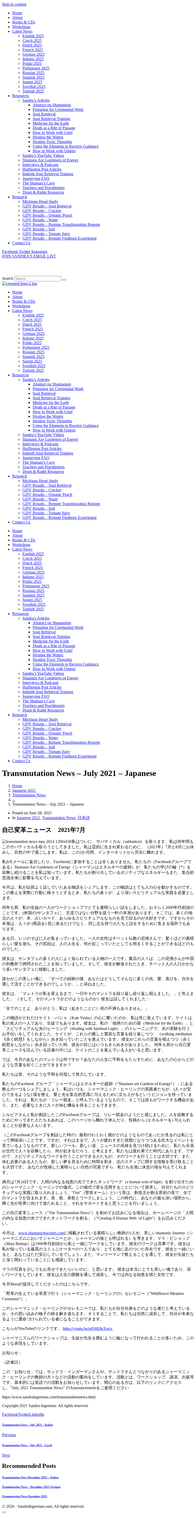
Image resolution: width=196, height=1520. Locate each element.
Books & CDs (23, 22)
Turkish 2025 (33, 91)
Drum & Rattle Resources (43, 192)
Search (7, 278)
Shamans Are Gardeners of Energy (50, 160)
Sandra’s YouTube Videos (43, 155)
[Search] (64, 280)
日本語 (84, 818)
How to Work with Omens (54, 151)
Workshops (21, 27)
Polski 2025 (32, 63)
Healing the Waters (48, 137)
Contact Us (21, 243)
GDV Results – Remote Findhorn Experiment (59, 238)
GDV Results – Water (40, 220)
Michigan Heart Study (40, 201)
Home (17, 13)
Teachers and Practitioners (43, 187)
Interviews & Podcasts (40, 165)
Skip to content (14, 4)
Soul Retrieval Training (51, 119)
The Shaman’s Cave (38, 183)
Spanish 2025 (33, 77)
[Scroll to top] (4, 1512)
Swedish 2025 (33, 86)
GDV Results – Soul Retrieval (46, 206)
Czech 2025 (32, 40)
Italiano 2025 (33, 59)
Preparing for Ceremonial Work (58, 109)
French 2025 (32, 50)
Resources (20, 96)
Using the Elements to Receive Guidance (66, 146)
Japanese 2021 (28, 818)
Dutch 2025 (32, 45)
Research (19, 197)
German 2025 (33, 54)
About (17, 17)
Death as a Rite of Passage (54, 128)
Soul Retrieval (44, 114)
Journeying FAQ (36, 178)
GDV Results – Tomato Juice (46, 233)
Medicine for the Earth (51, 123)
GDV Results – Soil (38, 229)
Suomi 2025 (32, 82)
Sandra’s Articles (36, 100)
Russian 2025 (33, 73)
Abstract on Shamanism (52, 105)
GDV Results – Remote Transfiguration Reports (61, 224)
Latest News (22, 31)
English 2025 (33, 36)
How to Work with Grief (52, 132)
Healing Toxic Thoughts (52, 142)
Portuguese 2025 (36, 68)
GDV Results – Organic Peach (47, 215)
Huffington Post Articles (42, 169)
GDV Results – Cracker (41, 210)
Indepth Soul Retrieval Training (47, 174)
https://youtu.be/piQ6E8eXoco (88, 1328)
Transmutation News (59, 818)
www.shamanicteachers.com (41, 1233)
